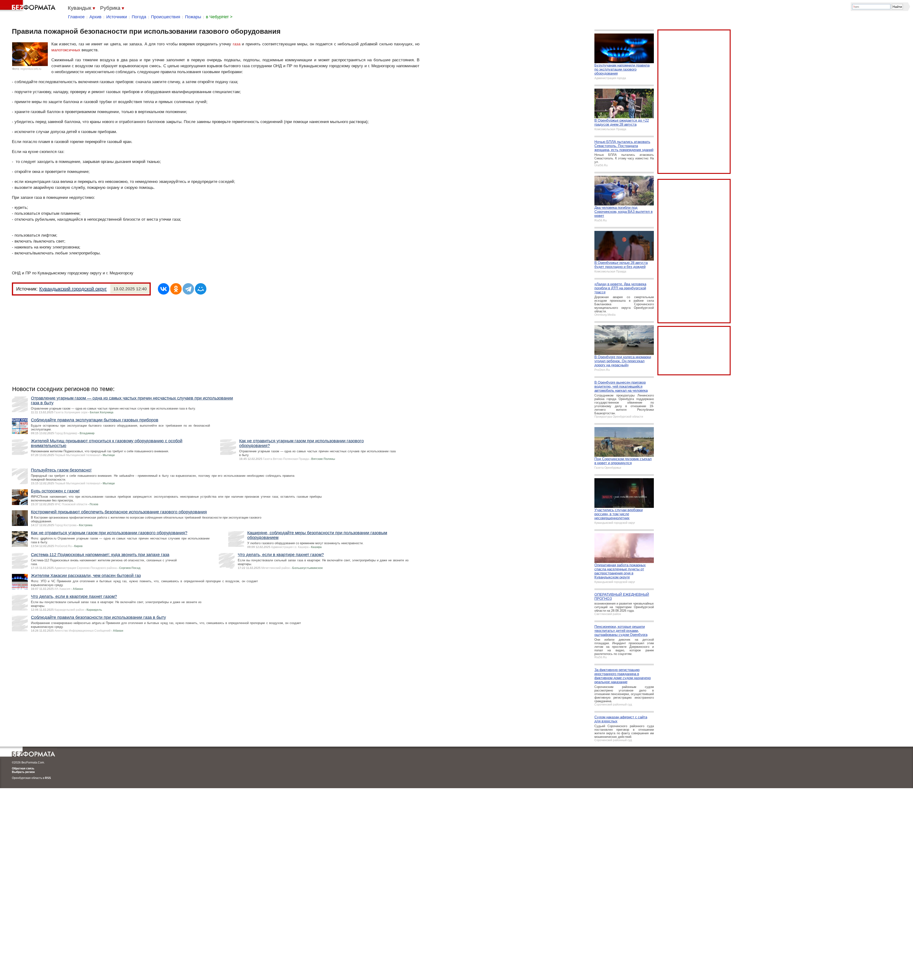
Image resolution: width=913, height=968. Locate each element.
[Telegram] (188, 289)
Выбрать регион (23, 772)
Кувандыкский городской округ (73, 288)
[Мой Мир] (200, 289)
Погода (139, 16)
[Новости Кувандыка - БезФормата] (28, 6)
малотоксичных (65, 50)
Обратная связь (23, 768)
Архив (95, 16)
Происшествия (165, 16)
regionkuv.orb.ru (30, 69)
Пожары (193, 16)
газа (236, 44)
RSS (48, 778)
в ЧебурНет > (219, 16)
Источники (116, 16)
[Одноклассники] (176, 289)
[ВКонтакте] (163, 289)
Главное (76, 16)
